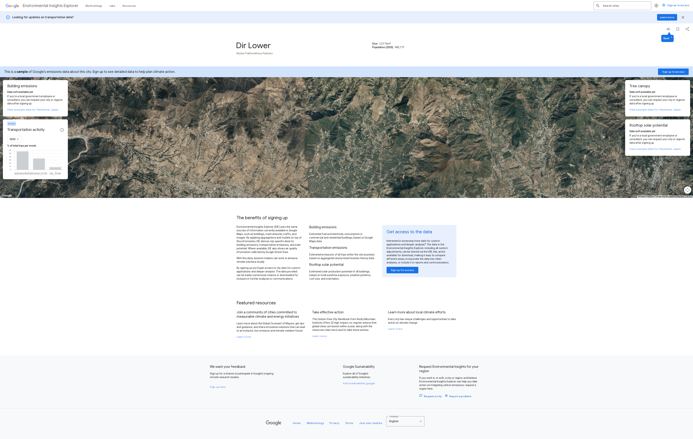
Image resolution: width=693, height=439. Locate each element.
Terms (689, 196)
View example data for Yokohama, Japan (33, 109)
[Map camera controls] (687, 190)
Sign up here (218, 387)
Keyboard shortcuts (646, 197)
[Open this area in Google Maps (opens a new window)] (7, 195)
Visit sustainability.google (359, 383)
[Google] (273, 422)
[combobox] (625, 6)
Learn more (244, 336)
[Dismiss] (671, 37)
